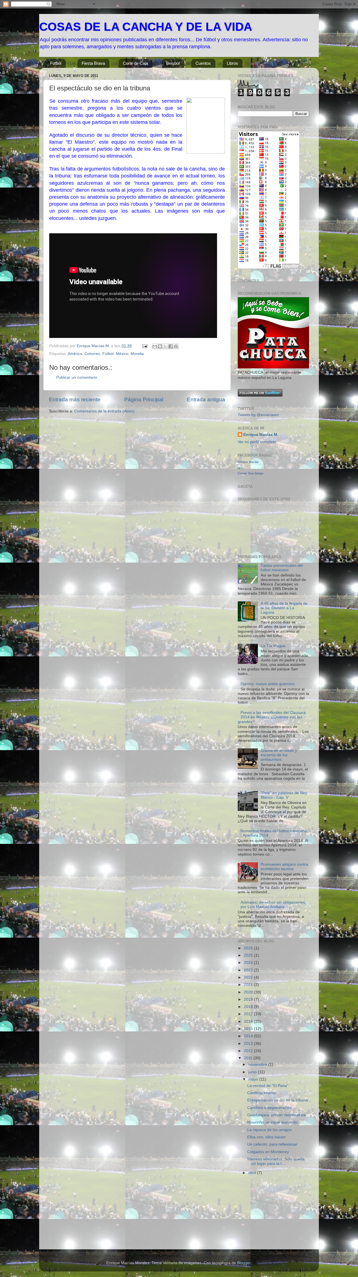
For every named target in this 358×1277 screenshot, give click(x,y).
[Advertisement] (266, 1214)
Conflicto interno (261, 1093)
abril (252, 1173)
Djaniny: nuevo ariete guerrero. (268, 684)
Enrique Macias (248, 462)
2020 (249, 992)
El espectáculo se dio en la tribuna (277, 1100)
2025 (249, 955)
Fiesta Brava (93, 63)
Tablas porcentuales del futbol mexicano (282, 567)
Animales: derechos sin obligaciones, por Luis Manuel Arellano (273, 904)
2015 (249, 1029)
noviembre (258, 1064)
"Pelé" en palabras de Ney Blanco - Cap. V (284, 795)
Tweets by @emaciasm (258, 415)
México (122, 354)
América (75, 354)
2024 (249, 963)
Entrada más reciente (74, 399)
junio (253, 1072)
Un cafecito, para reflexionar (272, 1144)
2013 (249, 1043)
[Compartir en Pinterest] (176, 346)
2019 (249, 999)
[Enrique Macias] (240, 468)
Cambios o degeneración (269, 1108)
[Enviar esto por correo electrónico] (154, 346)
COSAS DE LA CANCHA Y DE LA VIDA (145, 26)
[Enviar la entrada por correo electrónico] (144, 346)
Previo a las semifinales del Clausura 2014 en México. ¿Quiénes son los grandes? (272, 717)
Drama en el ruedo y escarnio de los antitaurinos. (279, 755)
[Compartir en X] (165, 346)
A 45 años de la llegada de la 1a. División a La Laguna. (284, 608)
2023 (249, 970)
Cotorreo (92, 354)
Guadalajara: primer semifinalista (276, 1115)
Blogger (244, 1263)
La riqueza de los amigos (269, 1130)
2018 (249, 1007)
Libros (232, 63)
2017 (249, 1014)
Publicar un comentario (76, 377)
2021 (249, 985)
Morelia (137, 354)
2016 (249, 1021)
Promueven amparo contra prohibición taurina (284, 866)
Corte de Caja (135, 63)
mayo (253, 1079)
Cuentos (203, 63)
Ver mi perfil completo (257, 442)
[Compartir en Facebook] (170, 346)
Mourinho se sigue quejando (272, 1122)
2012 (249, 1051)
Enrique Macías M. (260, 435)
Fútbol (55, 63)
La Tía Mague (273, 646)
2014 (249, 1036)
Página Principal (143, 399)
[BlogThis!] (160, 346)
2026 (249, 948)
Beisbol (173, 63)
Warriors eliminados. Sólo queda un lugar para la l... (276, 1161)
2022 (249, 977)
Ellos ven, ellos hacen (266, 1137)
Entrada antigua (206, 399)
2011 (248, 1058)
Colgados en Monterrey (268, 1152)
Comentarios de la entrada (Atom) (104, 411)
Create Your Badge (250, 473)
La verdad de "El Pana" (267, 1086)
